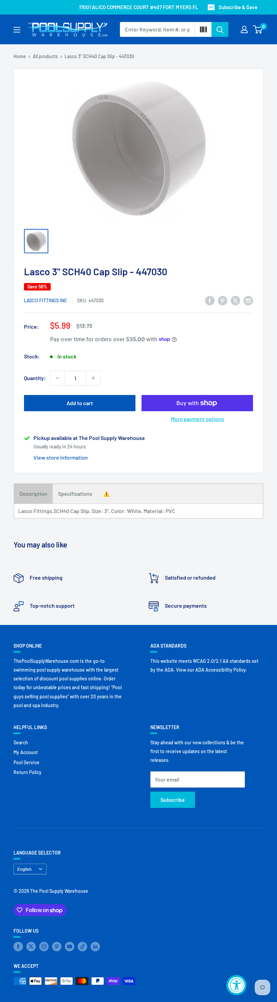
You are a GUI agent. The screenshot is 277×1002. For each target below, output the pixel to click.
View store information (60, 457)
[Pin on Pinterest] (222, 300)
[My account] (244, 29)
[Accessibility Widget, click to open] (236, 985)
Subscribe (172, 799)
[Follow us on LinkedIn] (95, 946)
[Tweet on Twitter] (235, 300)
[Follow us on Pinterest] (56, 946)
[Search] (219, 29)
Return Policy (28, 772)
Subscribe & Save (238, 7)
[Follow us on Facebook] (18, 946)
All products (45, 56)
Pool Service (27, 762)
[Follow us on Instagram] (44, 946)
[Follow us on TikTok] (82, 946)
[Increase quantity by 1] (93, 378)
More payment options (197, 419)
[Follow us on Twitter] (31, 946)
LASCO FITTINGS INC (45, 300)
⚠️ (106, 493)
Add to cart (80, 403)
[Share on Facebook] (210, 300)
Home (20, 56)
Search (21, 742)
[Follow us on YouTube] (69, 946)
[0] (258, 29)
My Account (26, 752)
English (24, 869)
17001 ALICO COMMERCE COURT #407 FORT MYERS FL (138, 7)
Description (33, 493)
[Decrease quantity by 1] (57, 378)
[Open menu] (17, 29)
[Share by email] (248, 300)
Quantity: (35, 378)
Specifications (75, 493)
